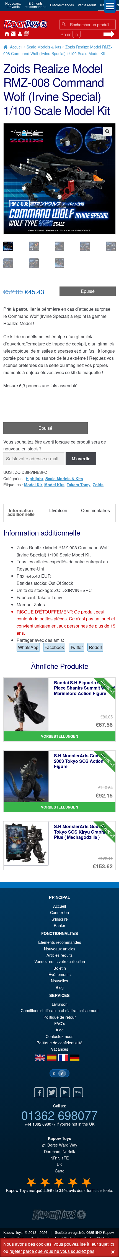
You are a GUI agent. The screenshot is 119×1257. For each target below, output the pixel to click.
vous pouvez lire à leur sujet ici (84, 1244)
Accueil (5, 34)
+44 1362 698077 (40, 1124)
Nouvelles (25, 34)
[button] (107, 131)
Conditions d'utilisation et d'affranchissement (60, 1010)
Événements (59, 974)
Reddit (95, 647)
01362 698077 (59, 1114)
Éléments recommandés (59, 942)
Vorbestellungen (59, 736)
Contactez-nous (12, 34)
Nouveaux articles (59, 948)
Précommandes (62, 4)
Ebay (78, 1092)
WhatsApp (28, 647)
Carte (59, 1171)
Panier (59, 925)
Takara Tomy (78, 484)
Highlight (34, 478)
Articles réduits (59, 955)
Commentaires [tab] (95, 510)
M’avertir (81, 458)
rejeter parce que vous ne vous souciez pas (51, 1251)
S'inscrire (59, 919)
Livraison (60, 1004)
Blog (60, 987)
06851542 (94, 1232)
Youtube (65, 1092)
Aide (60, 1029)
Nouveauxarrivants (13, 5)
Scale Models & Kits (44, 47)
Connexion (19, 34)
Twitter (76, 647)
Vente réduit (87, 4)
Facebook (54, 647)
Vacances (59, 1049)
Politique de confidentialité (59, 1042)
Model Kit (33, 484)
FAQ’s (59, 1023)
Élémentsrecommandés (35, 5)
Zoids (98, 484)
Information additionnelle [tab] (21, 512)
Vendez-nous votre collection (59, 961)
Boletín (59, 968)
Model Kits (54, 484)
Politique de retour (59, 1017)
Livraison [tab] (58, 510)
